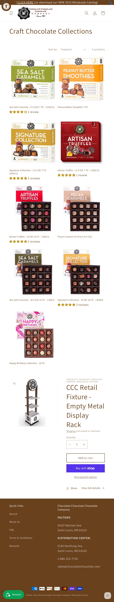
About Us (14, 521)
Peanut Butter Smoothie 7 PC (73, 106)
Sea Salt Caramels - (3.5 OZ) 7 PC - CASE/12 (32, 106)
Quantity (71, 437)
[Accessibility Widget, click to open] (6, 6)
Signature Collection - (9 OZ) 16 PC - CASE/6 (80, 299)
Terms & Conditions (21, 538)
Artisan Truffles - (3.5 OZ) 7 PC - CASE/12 (78, 170)
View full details (91, 488)
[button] (110, 3)
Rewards (14, 546)
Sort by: (52, 49)
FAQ (11, 529)
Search (13, 514)
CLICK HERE (71, 2)
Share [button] (74, 488)
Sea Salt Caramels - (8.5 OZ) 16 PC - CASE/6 (32, 299)
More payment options (85, 477)
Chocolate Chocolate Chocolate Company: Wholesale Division (60, 595)
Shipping (71, 431)
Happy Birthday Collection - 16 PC (27, 363)
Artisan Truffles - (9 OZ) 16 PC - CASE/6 (29, 236)
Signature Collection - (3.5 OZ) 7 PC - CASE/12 (28, 172)
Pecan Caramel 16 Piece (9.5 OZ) (75, 236)
